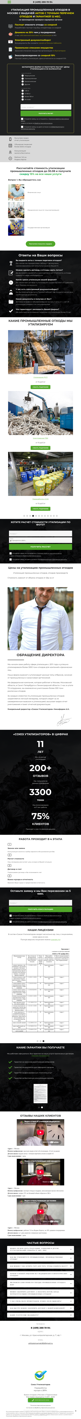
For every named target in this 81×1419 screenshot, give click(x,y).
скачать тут (55, 940)
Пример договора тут (28, 285)
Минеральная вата (40, 499)
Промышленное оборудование (41, 438)
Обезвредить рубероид (40, 377)
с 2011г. (44, 1390)
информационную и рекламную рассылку (53, 559)
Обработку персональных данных (43, 123)
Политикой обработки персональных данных (49, 553)
